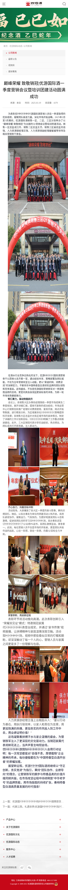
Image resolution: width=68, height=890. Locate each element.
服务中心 (10, 849)
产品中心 (10, 819)
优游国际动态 (13, 842)
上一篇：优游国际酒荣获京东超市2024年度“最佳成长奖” (34, 801)
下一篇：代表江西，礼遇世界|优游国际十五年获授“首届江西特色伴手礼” (34, 806)
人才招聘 (10, 856)
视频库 (11, 65)
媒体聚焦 (12, 71)
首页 (5, 46)
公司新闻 (12, 53)
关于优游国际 (13, 827)
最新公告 (12, 59)
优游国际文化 (13, 834)
